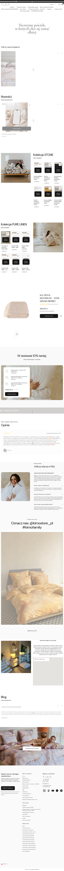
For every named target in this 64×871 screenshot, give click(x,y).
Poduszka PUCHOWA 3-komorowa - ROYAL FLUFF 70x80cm (19, 377)
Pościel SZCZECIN (26, 851)
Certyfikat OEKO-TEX (26, 793)
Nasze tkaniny (25, 778)
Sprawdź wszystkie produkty (32, 748)
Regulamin (24, 805)
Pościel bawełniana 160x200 (28, 835)
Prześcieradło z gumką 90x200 (28, 843)
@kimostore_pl (31, 630)
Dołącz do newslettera (8, 788)
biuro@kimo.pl (46, 783)
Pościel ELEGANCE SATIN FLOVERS (53, 433)
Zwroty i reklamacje (26, 816)
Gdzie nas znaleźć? (26, 820)
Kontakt (24, 818)
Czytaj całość (4, 717)
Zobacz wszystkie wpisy (6, 700)
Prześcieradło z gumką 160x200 (29, 847)
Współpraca (24, 791)
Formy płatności (25, 795)
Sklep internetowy (31, 869)
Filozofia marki (25, 786)
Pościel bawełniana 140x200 (28, 833)
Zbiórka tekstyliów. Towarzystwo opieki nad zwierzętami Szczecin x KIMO (31, 810)
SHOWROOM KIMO (26, 780)
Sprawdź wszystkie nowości (7, 99)
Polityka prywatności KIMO (27, 807)
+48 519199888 (46, 780)
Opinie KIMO (24, 814)
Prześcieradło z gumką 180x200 (29, 849)
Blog (23, 789)
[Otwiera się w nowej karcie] (44, 790)
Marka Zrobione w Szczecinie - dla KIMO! (30, 784)
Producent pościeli (26, 828)
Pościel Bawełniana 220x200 (28, 841)
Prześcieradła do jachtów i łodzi (29, 832)
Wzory (23, 826)
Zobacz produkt (16, 128)
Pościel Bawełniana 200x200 (28, 839)
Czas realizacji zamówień (27, 797)
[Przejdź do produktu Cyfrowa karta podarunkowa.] (16, 117)
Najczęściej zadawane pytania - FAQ (29, 799)
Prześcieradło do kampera (27, 830)
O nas (23, 776)
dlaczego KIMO (25, 787)
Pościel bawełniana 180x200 (28, 837)
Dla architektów (25, 782)
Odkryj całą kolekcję (37, 157)
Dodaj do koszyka (49, 316)
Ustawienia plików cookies (27, 812)
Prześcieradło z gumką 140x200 (29, 845)
